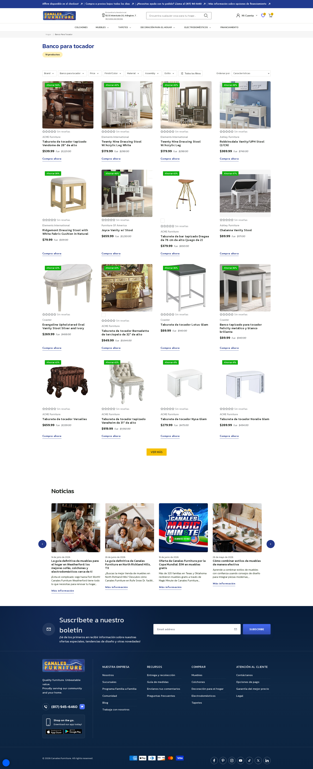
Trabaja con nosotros (115, 709)
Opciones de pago (247, 682)
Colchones (81, 27)
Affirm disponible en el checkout (60, 4)
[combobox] (178, 15)
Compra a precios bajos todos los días (108, 4)
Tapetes (197, 702)
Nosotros (108, 675)
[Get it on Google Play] (73, 731)
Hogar (48, 34)
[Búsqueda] (206, 15)
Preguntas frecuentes (161, 696)
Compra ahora (51, 159)
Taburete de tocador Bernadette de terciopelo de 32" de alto (125, 333)
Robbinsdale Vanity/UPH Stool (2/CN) (242, 143)
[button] (103, 27)
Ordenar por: (223, 73)
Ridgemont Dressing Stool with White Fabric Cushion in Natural (65, 232)
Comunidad (109, 696)
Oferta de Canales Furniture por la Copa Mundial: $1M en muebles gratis (182, 564)
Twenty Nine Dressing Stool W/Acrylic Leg (181, 143)
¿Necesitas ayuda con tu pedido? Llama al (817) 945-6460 (169, 4)
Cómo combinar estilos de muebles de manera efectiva (237, 562)
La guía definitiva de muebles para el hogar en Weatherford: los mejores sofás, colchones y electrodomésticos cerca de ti (75, 566)
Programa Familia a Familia (119, 689)
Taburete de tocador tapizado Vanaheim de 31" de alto (124, 421)
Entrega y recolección (161, 675)
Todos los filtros (193, 73)
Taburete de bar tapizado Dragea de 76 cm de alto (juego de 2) (185, 238)
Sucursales (109, 682)
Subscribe (256, 629)
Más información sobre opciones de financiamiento (238, 4)
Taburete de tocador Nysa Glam (184, 419)
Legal (239, 696)
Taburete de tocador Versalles (64, 419)
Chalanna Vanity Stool (236, 230)
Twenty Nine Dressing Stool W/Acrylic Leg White (122, 143)
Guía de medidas (158, 682)
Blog (105, 702)
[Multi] (103, 315)
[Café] (162, 221)
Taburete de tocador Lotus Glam (184, 324)
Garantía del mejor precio (252, 689)
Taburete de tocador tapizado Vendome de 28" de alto (64, 143)
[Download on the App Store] (54, 731)
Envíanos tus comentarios (163, 689)
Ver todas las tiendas (114, 18)
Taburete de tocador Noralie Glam (244, 419)
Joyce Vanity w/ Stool (117, 230)
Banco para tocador (63, 34)
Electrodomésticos (204, 696)
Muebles (197, 675)
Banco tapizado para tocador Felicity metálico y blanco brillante (241, 328)
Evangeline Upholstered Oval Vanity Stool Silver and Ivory (63, 326)
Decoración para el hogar (208, 689)
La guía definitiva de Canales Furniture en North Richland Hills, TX (128, 564)
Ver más (157, 452)
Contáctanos (244, 675)
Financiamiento (229, 27)
